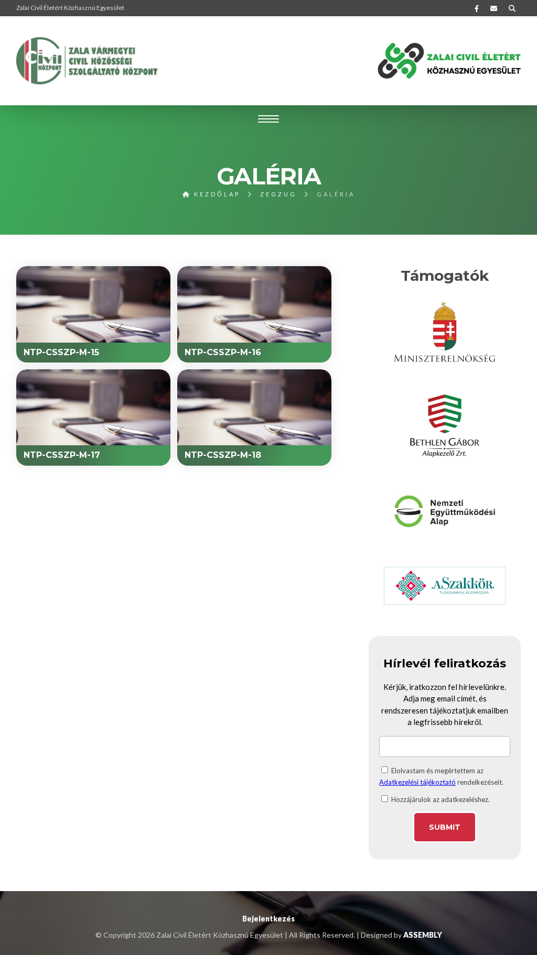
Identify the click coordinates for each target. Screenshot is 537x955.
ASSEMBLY (422, 934)
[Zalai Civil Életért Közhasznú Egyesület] (87, 60)
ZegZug (278, 194)
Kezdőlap (215, 194)
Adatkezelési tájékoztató (417, 782)
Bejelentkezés (268, 918)
